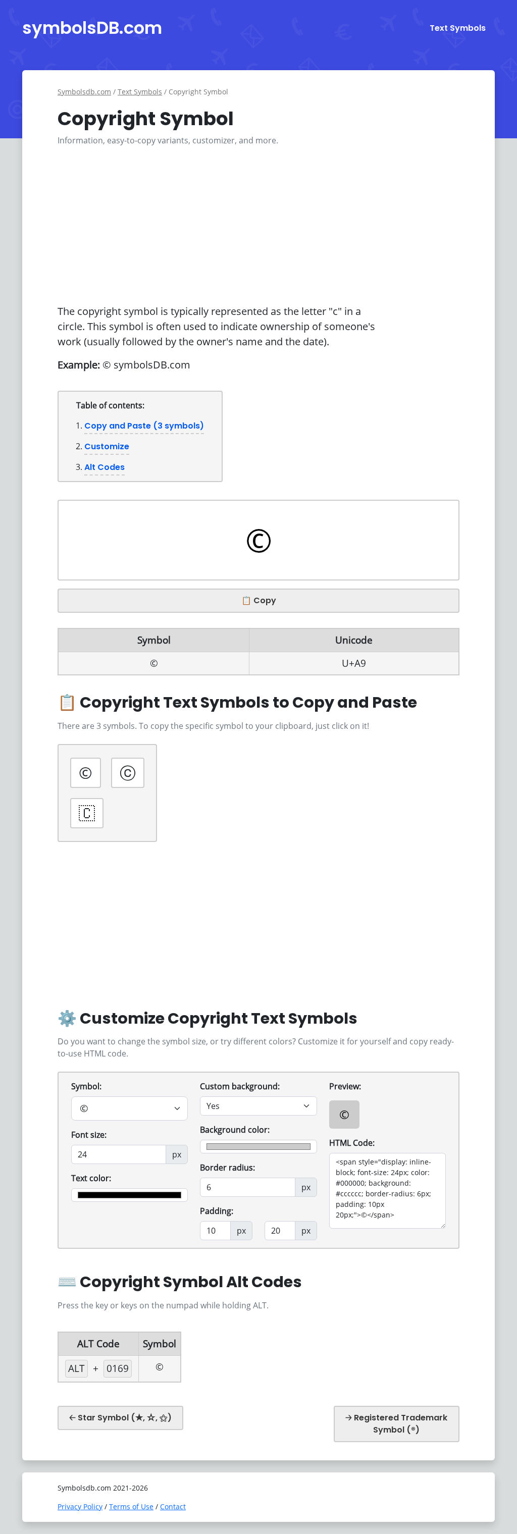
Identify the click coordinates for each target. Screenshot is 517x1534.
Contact (173, 1506)
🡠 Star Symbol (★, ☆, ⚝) (120, 1417)
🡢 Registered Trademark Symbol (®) (396, 1424)
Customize (106, 446)
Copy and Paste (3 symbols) (144, 426)
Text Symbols (458, 28)
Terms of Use (131, 1506)
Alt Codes (104, 467)
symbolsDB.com (92, 28)
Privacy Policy (80, 1506)
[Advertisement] (258, 225)
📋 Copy (258, 600)
